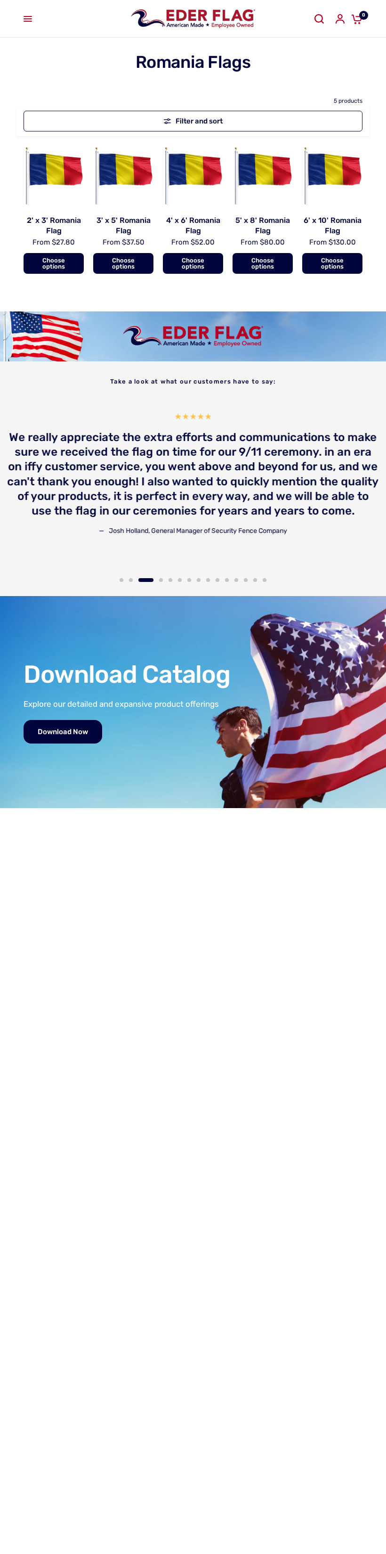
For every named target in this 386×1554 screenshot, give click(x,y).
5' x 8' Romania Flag (262, 225)
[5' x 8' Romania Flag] (263, 176)
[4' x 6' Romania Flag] (193, 176)
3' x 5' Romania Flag (123, 225)
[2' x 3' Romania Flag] (54, 176)
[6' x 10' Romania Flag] (332, 176)
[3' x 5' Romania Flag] (123, 176)
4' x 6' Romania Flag (193, 225)
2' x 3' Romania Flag (54, 225)
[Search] (319, 19)
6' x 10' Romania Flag (333, 225)
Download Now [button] (63, 732)
